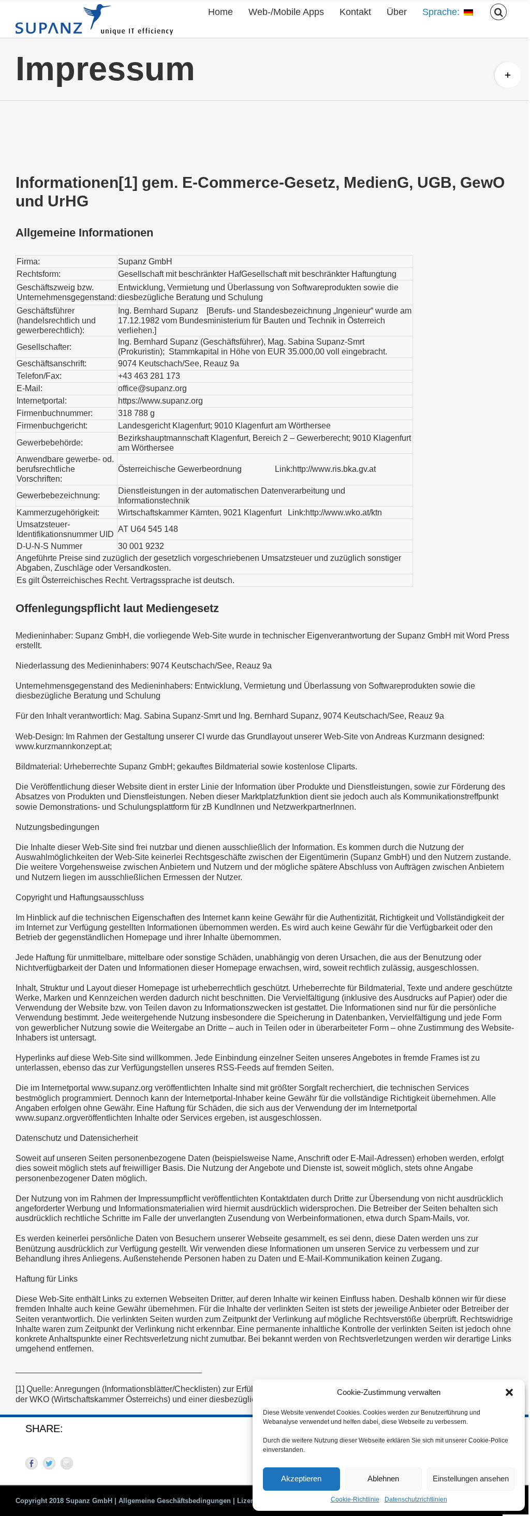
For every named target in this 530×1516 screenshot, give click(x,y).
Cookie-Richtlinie (355, 1499)
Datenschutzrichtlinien (416, 1499)
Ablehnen (383, 1478)
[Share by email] (67, 1463)
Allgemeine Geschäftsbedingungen (175, 1501)
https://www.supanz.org (160, 400)
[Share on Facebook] (31, 1463)
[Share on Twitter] (49, 1463)
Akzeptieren (301, 1478)
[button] (509, 1392)
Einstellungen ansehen (471, 1478)
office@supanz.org (152, 388)
